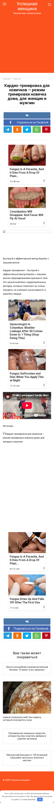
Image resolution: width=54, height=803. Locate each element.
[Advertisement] (27, 43)
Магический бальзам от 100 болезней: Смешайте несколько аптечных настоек (27, 757)
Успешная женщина (27, 6)
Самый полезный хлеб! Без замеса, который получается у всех (22, 718)
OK (40, 799)
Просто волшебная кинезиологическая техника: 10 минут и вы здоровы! (27, 668)
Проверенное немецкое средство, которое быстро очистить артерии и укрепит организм (27, 736)
